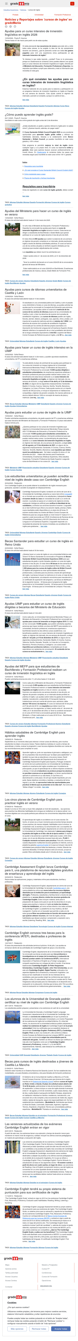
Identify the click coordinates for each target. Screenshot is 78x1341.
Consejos (62, 793)
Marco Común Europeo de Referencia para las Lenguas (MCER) (45, 1217)
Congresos (39, 992)
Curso (62, 106)
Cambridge (52, 532)
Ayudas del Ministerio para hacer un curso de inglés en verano (38, 212)
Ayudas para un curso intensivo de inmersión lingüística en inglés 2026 (33, 32)
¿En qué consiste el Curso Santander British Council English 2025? (48, 170)
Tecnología (42, 926)
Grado (59, 532)
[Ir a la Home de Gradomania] (39, 1258)
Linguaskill (68, 494)
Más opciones (17, 1328)
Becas (12, 404)
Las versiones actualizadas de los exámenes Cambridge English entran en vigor (33, 1125)
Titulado (49, 1055)
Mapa (7, 1265)
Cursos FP (46, 1269)
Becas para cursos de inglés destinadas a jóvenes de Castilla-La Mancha (39, 1063)
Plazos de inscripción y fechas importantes (39, 178)
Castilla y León (54, 341)
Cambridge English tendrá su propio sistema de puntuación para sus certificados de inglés (35, 1190)
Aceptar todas (61, 1328)
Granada (27, 1055)
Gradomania (41, 152)
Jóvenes (49, 281)
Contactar (8, 1287)
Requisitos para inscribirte (33, 166)
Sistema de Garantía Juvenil (43, 1081)
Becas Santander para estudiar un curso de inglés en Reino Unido (39, 542)
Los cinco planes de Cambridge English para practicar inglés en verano (33, 801)
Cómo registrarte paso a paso (35, 174)
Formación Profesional (62, 15)
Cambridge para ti (59, 888)
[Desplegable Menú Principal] (6, 3)
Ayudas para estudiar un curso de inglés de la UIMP (38, 412)
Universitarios (21, 406)
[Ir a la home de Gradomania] (19, 3)
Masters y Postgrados (49, 1265)
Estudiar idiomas (22, 106)
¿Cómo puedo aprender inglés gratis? (29, 114)
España (41, 106)
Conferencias (46, 1273)
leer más (26, 100)
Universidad (39, 15)
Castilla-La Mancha (37, 1117)
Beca (67, 106)
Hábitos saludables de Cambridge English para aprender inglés (35, 734)
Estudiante (34, 106)
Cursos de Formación (49, 1276)
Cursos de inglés (11, 108)
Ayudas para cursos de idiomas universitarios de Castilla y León (36, 291)
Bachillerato (14, 283)
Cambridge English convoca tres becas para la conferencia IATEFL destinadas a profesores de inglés (35, 936)
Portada (15, 15)
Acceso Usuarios (11, 1276)
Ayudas (21, 108)
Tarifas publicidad (11, 1273)
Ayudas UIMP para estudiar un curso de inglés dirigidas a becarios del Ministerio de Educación (35, 605)
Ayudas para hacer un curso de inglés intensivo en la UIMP (39, 349)
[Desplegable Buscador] (72, 3)
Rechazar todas (39, 1328)
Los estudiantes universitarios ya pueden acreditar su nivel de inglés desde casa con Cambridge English (39, 477)
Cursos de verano (17, 281)
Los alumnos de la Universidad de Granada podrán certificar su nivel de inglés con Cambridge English (37, 1000)
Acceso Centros (11, 1280)
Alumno (27, 281)
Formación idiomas (52, 106)
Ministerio (32, 404)
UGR (21, 1055)
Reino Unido (15, 597)
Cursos (13, 470)
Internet (70, 926)
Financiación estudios (30, 467)
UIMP (38, 404)
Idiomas (13, 106)
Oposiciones (46, 1280)
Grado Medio (57, 281)
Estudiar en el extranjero (38, 1115)
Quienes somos (11, 1269)
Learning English (42, 845)
